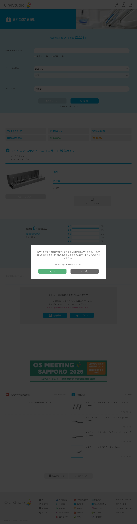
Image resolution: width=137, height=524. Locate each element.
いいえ (84, 271)
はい (52, 271)
